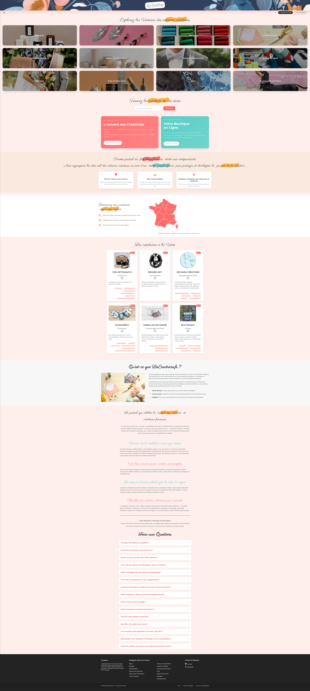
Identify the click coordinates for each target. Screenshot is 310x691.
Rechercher (169, 108)
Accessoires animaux (164, 669)
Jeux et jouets (161, 679)
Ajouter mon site (286, 12)
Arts (158, 671)
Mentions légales (188, 685)
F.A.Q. (179, 685)
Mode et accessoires (136, 671)
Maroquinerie (133, 669)
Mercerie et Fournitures (136, 674)
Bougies (131, 666)
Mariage (159, 676)
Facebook (189, 667)
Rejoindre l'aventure (112, 143)
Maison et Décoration (164, 664)
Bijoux (131, 664)
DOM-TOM (150, 229)
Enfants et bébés (162, 666)
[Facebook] (275, 12)
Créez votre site (171, 143)
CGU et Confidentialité (202, 685)
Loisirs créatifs (134, 676)
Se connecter (301, 12)
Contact (189, 664)
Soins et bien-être (162, 674)
